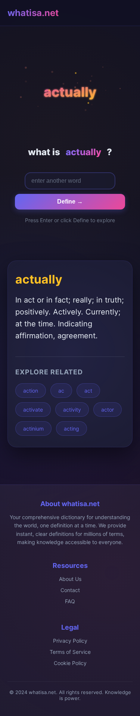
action (30, 390)
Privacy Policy (70, 640)
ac (61, 390)
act (88, 390)
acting (71, 428)
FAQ (70, 601)
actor (107, 409)
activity (72, 409)
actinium (33, 428)
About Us (70, 579)
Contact (70, 590)
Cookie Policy (70, 663)
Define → (70, 201)
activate (33, 409)
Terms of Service (70, 652)
